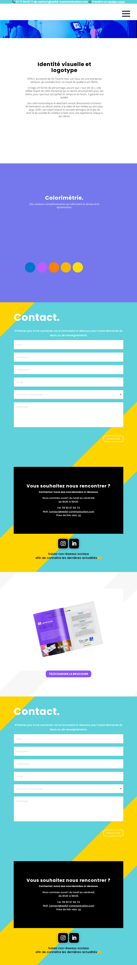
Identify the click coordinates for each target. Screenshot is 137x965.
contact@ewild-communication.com (62, 1)
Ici (79, 515)
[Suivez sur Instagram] (63, 543)
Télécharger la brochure (68, 674)
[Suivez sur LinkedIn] (74, 543)
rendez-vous (116, 1)
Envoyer (113, 438)
